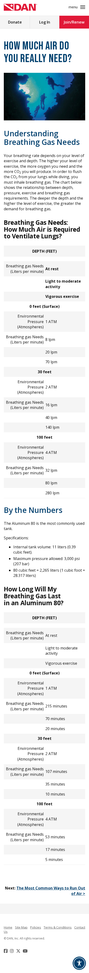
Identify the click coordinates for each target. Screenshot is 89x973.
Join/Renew (74, 22)
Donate (15, 22)
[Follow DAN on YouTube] (26, 951)
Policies (35, 927)
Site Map (21, 927)
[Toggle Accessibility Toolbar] (79, 963)
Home (8, 927)
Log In (44, 22)
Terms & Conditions (58, 927)
